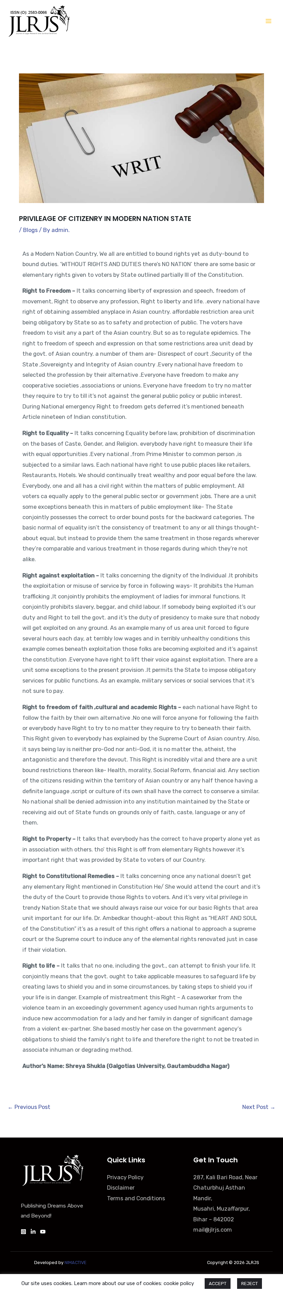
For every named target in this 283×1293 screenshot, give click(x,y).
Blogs (30, 230)
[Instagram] (23, 1231)
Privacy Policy (125, 1177)
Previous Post (29, 1107)
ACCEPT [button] (217, 1283)
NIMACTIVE (75, 1262)
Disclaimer (121, 1187)
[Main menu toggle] (268, 21)
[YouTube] (43, 1231)
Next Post (258, 1107)
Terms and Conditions (136, 1198)
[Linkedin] (33, 1231)
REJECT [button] (249, 1283)
